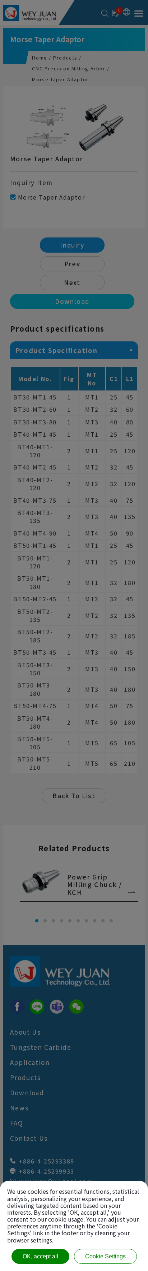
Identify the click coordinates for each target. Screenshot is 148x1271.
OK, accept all (40, 1256)
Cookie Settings (105, 1256)
